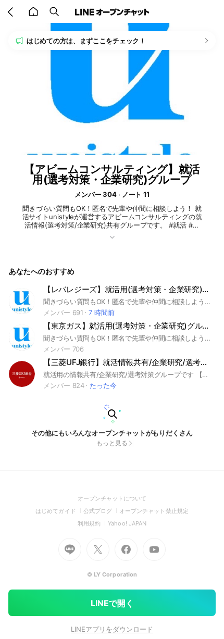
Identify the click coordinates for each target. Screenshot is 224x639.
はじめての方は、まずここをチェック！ (86, 40)
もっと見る (112, 443)
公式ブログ (101, 511)
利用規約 (93, 523)
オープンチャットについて (112, 498)
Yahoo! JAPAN (127, 523)
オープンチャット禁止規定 (154, 511)
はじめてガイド (59, 511)
